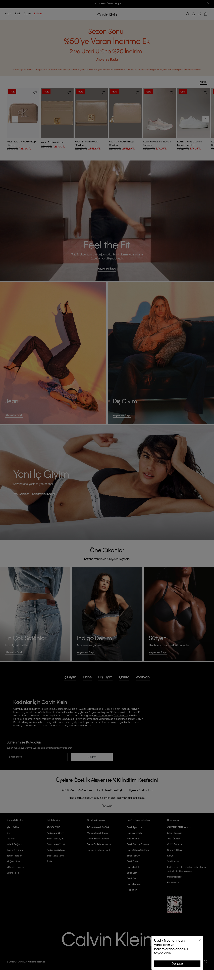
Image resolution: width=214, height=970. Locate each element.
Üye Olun (177, 963)
